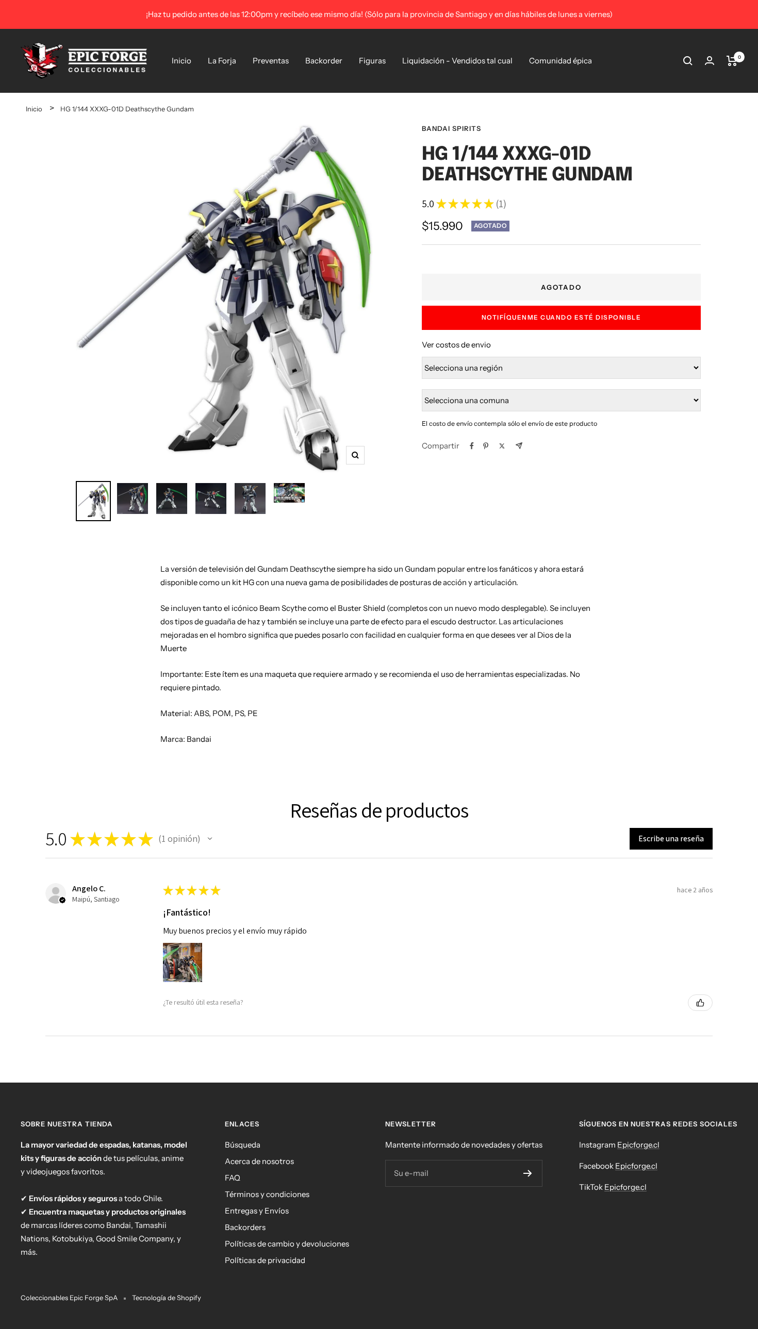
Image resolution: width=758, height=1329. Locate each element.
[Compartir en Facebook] (472, 446)
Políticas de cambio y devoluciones (287, 1244)
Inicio (181, 60)
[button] (210, 839)
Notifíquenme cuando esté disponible (561, 317)
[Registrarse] (527, 1173)
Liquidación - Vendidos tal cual (457, 60)
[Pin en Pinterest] (485, 446)
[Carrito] (732, 61)
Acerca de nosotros (259, 1161)
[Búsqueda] (688, 60)
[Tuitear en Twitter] (502, 446)
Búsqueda (242, 1145)
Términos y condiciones (267, 1194)
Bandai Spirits (451, 128)
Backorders (245, 1227)
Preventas (271, 60)
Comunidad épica (560, 60)
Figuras (372, 60)
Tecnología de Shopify (166, 1297)
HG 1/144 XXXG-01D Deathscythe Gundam (127, 109)
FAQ (232, 1178)
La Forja (222, 60)
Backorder (323, 60)
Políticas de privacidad (265, 1260)
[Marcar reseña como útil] (700, 1002)
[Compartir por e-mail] (519, 445)
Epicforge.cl (638, 1145)
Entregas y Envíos (257, 1211)
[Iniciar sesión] (709, 60)
